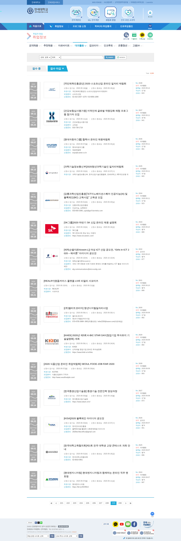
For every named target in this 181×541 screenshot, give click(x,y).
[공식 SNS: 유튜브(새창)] (122, 524)
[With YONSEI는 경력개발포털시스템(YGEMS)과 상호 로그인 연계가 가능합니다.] (119, 533)
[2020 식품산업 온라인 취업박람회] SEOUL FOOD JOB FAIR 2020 (79, 364)
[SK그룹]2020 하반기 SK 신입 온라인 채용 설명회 (90, 222)
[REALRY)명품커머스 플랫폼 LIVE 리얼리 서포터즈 (71, 281)
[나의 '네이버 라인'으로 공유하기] (41, 523)
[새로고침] (121, 57)
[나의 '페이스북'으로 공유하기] (36, 523)
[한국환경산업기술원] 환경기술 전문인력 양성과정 (90, 391)
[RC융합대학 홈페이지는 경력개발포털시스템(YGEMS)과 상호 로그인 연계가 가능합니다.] (132, 533)
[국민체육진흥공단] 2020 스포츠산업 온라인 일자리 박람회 (95, 83)
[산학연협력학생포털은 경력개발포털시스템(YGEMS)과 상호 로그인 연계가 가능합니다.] (147, 533)
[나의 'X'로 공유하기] (38, 523)
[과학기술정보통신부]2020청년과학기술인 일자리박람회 (94, 166)
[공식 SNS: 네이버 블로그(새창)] (128, 524)
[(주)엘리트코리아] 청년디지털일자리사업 (86, 308)
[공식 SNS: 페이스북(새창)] (134, 524)
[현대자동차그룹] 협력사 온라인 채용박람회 (87, 139)
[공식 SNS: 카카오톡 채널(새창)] (115, 524)
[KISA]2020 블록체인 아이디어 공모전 (84, 418)
